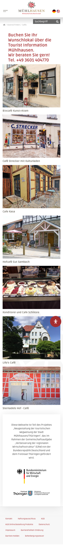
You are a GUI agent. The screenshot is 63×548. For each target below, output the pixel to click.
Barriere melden (12, 536)
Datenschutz (44, 524)
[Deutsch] (54, 11)
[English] (58, 11)
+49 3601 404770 (32, 60)
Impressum (10, 530)
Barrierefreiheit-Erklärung (32, 530)
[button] (56, 541)
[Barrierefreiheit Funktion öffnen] (55, 321)
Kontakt (8, 519)
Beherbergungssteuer (34, 536)
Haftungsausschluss (27, 519)
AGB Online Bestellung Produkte (19, 524)
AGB (43, 519)
